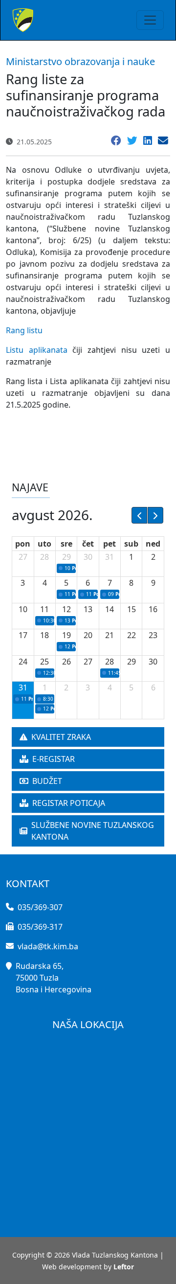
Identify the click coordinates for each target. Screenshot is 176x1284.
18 (44, 635)
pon (22, 543)
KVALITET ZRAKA (61, 737)
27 (23, 556)
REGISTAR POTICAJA (68, 803)
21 (109, 635)
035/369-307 (40, 907)
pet (109, 543)
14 (109, 609)
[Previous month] (139, 515)
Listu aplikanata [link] (36, 349)
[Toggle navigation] (150, 20)
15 (131, 609)
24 (23, 661)
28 (44, 556)
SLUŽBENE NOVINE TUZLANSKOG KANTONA (92, 831)
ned (153, 543)
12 (66, 609)
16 (153, 609)
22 (131, 635)
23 (153, 635)
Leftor (123, 1266)
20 (88, 635)
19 (66, 635)
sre (66, 543)
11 (44, 609)
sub (131, 543)
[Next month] (155, 515)
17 (23, 635)
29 (66, 556)
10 (23, 609)
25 (44, 661)
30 (88, 556)
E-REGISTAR (53, 759)
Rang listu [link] (24, 330)
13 (88, 609)
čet (88, 543)
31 (109, 556)
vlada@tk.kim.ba (48, 946)
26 (66, 661)
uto (44, 543)
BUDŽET (47, 781)
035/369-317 (40, 926)
